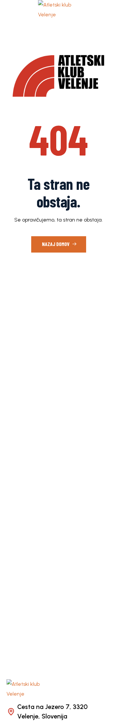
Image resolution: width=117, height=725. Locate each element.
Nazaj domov (56, 244)
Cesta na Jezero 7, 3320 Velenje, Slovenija (52, 711)
